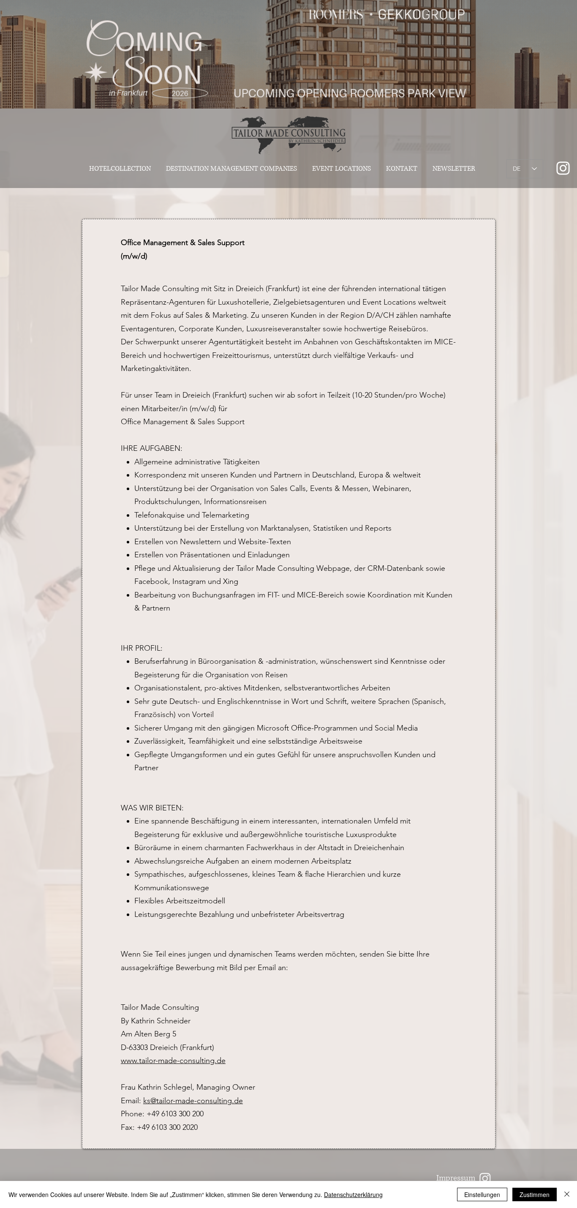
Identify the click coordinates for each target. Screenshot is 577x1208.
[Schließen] (567, 1194)
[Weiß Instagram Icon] (563, 168)
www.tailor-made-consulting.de (173, 1060)
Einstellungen (482, 1194)
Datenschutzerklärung (353, 1194)
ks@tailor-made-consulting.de (193, 1100)
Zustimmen (535, 1194)
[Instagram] (485, 1178)
